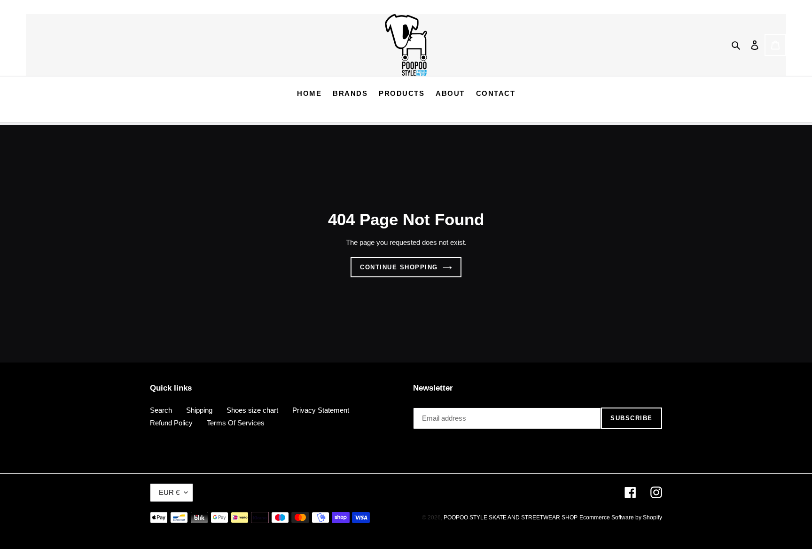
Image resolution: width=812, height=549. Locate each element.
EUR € (169, 492)
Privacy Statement (320, 410)
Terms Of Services (236, 423)
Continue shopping (399, 267)
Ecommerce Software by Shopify (620, 517)
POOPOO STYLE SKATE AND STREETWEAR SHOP (511, 517)
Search (161, 410)
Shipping (199, 410)
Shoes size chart (252, 410)
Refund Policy (171, 423)
